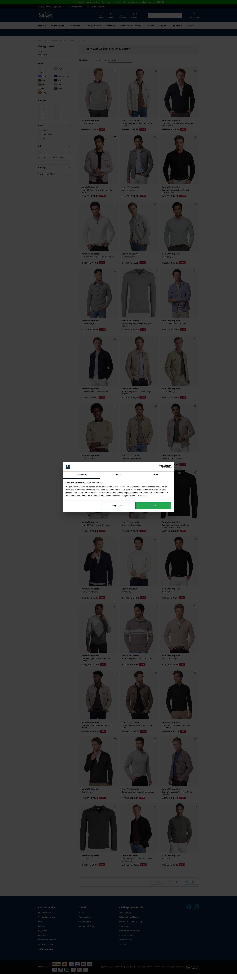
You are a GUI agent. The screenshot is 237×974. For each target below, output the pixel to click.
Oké (154, 505)
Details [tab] (118, 475)
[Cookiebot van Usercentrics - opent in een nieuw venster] (160, 467)
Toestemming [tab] (81, 475)
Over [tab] (155, 475)
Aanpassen (117, 505)
